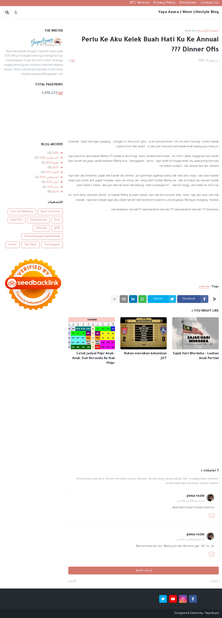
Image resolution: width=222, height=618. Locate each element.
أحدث (213, 581)
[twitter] (163, 599)
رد (212, 515)
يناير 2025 (52, 187)
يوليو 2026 (52, 163)
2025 (55, 167)
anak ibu (190, 31)
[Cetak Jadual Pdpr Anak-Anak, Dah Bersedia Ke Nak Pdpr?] (91, 333)
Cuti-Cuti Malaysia (22, 211)
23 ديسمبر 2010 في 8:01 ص (190, 501)
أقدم (73, 581)
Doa (57, 220)
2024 (55, 192)
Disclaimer (188, 3)
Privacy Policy (164, 3)
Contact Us (210, 3)
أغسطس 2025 (49, 177)
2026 (55, 153)
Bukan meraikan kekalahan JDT (145, 356)
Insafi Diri (16, 220)
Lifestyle (41, 228)
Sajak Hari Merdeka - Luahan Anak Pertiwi (196, 356)
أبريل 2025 (52, 182)
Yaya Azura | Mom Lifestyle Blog (188, 12)
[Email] (124, 299)
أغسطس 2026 (48, 158)
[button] (16, 12)
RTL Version (140, 3)
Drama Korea (38, 220)
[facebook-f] (193, 599)
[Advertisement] (143, 104)
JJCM (57, 228)
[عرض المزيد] (114, 299)
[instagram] (183, 599)
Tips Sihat (30, 244)
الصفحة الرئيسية (208, 31)
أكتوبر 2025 (51, 172)
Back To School (50, 211)
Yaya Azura (212, 613)
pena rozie (195, 496)
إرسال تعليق (143, 570)
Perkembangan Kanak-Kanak (42, 236)
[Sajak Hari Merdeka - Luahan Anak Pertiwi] (195, 333)
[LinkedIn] (133, 299)
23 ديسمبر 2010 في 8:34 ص (190, 540)
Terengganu (52, 244)
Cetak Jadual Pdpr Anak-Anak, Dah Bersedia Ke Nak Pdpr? (93, 358)
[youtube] (173, 599)
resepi (12, 244)
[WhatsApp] (142, 299)
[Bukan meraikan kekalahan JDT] (143, 333)
